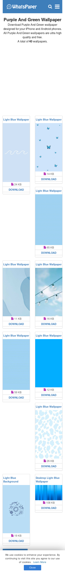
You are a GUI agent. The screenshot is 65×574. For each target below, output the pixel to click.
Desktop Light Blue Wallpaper (48, 479)
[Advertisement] (32, 79)
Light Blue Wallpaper (16, 119)
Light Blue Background (10, 479)
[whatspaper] (21, 6)
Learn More (39, 562)
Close (32, 567)
